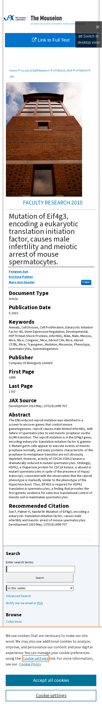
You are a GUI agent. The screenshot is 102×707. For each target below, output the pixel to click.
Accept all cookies (51, 680)
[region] (51, 667)
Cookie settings (35, 658)
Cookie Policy (30, 664)
